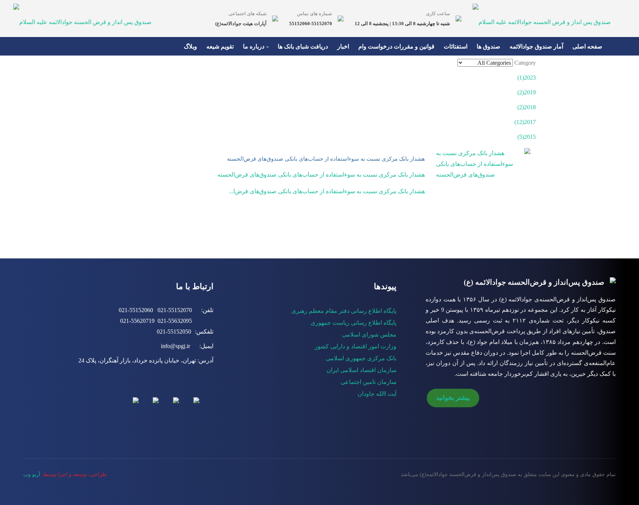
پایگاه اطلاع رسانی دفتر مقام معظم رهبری (343, 311)
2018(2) (526, 107)
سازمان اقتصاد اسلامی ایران (361, 370)
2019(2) (526, 92)
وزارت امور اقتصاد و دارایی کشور (355, 346)
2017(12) (525, 122)
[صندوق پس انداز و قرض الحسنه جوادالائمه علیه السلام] (82, 18)
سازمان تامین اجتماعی (368, 382)
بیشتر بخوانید (453, 397)
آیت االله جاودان (377, 394)
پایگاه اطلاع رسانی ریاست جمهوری (353, 323)
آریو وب (31, 474)
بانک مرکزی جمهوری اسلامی (361, 358)
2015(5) (526, 137)
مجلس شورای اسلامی (369, 334)
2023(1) (526, 77)
